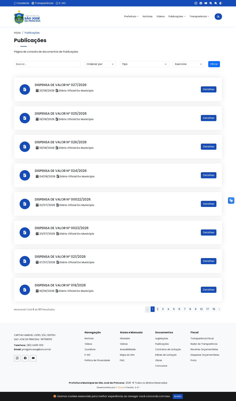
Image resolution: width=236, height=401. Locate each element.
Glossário (125, 338)
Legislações (161, 338)
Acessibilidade (128, 349)
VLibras (124, 344)
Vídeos (160, 16)
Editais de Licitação (166, 355)
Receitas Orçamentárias (204, 349)
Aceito (177, 396)
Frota (193, 360)
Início (17, 33)
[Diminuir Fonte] (214, 3)
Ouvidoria (23, 3)
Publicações (162, 344)
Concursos (161, 366)
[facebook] (199, 3)
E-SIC (62, 3)
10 (201, 309)
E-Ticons (120, 387)
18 (214, 309)
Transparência (44, 3)
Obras (158, 360)
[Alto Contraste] (219, 3)
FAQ (122, 360)
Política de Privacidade (97, 360)
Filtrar (214, 64)
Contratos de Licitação (168, 349)
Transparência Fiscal (202, 338)
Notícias (148, 16)
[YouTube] (204, 3)
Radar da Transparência (204, 344)
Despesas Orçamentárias (205, 355)
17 (207, 309)
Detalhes (208, 89)
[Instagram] (194, 3)
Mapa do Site (127, 355)
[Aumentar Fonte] (209, 3)
